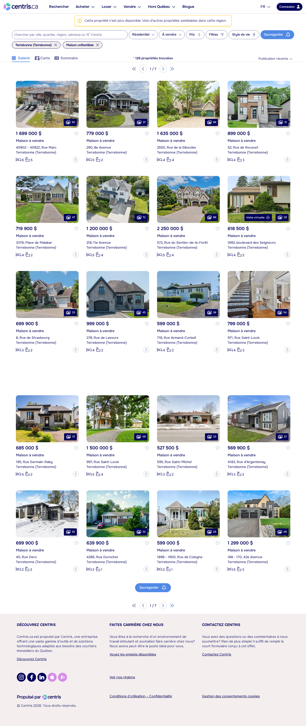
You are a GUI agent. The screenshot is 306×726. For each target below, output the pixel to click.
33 (73, 312)
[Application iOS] (52, 677)
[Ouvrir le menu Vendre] (139, 7)
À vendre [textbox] (169, 34)
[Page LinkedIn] (41, 677)
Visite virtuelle (255, 217)
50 (73, 122)
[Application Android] (62, 677)
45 (144, 312)
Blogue (188, 6)
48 (144, 436)
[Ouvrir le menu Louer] (115, 7)
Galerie (24, 58)
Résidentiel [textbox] (140, 34)
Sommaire (69, 58)
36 (214, 312)
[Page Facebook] (31, 677)
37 (144, 122)
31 (285, 122)
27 (285, 436)
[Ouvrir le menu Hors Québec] (173, 7)
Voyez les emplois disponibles (133, 654)
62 (73, 532)
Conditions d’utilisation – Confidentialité (141, 696)
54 (285, 312)
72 (144, 217)
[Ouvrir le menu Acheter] (93, 7)
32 (144, 532)
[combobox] (70, 34)
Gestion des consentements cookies (231, 696)
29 (285, 217)
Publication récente (273, 59)
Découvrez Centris (36, 624)
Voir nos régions (122, 677)
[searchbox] (67, 34)
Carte (45, 58)
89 (214, 122)
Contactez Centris (221, 624)
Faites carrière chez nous (137, 624)
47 (73, 217)
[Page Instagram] (21, 677)
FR (263, 6)
